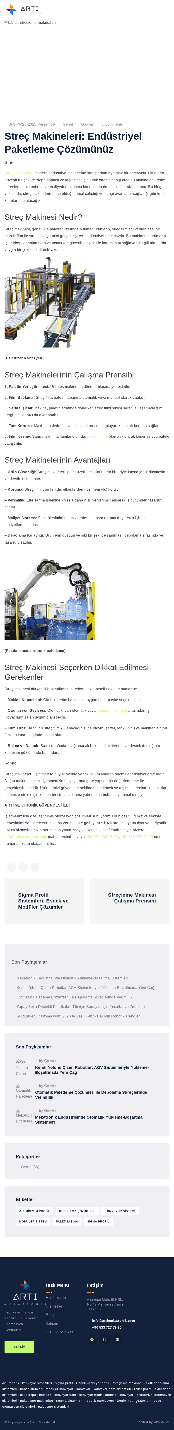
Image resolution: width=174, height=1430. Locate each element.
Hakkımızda (56, 1298)
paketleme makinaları (37, 1400)
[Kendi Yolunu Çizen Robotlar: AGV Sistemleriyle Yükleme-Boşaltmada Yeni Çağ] (24, 1067)
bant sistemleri (32, 1389)
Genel (68, 124)
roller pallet (143, 1389)
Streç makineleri (18, 173)
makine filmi (97, 436)
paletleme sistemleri (53, 1406)
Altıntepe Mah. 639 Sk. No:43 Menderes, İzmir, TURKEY (105, 1304)
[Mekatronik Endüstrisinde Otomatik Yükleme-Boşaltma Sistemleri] (24, 1117)
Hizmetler (54, 1306)
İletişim (52, 1323)
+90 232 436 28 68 (102, 837)
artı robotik (11, 1383)
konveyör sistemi (120, 1211)
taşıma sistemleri (69, 1400)
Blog (50, 1315)
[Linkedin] (117, 1339)
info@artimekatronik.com (26, 837)
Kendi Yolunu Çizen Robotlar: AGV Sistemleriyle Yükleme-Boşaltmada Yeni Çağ (85, 988)
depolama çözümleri (77, 1211)
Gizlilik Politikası (60, 1332)
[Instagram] (104, 1339)
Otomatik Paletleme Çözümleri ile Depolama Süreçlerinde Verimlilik (75, 997)
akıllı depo (28, 1395)
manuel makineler (112, 710)
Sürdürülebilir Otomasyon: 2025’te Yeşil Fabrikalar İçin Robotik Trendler (78, 1016)
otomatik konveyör (119, 1395)
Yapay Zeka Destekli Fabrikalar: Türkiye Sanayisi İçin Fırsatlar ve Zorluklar (81, 1007)
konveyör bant (65, 1395)
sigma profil (98, 1221)
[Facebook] (92, 1339)
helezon (45, 1395)
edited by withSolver (153, 1422)
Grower (87, 124)
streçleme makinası (128, 1383)
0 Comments (112, 124)
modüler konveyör (60, 1389)
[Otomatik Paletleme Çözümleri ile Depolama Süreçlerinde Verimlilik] (24, 1092)
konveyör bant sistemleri (113, 1389)
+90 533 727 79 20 (137, 837)
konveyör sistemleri (37, 1383)
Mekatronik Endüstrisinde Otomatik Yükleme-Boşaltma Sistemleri (72, 978)
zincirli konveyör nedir (93, 1383)
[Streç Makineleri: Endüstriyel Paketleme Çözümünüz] (11, 867)
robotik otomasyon (100, 1400)
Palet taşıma (67, 1221)
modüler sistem (33, 1221)
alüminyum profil (34, 1211)
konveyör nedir (91, 1395)
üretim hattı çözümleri (134, 1400)
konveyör (84, 1389)
